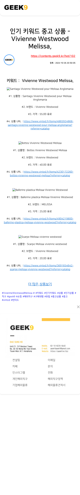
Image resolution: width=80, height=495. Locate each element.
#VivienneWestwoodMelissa (17, 293)
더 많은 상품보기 (40, 284)
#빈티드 (15, 300)
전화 (50, 372)
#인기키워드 (50, 293)
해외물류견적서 (56, 385)
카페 (14, 366)
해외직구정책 (55, 378)
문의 (50, 366)
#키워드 (39, 293)
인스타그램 (18, 372)
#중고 (65, 296)
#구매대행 (38, 296)
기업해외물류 (20, 385)
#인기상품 (69, 293)
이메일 (51, 360)
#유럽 (47, 296)
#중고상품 (56, 296)
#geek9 (11, 296)
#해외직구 (28, 296)
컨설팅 (16, 360)
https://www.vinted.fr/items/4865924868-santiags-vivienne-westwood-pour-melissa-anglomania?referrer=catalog (40, 125)
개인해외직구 (20, 378)
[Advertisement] (40, 440)
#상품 (60, 293)
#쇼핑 (19, 296)
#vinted (6, 300)
